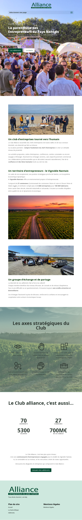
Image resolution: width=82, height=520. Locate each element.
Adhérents (11, 513)
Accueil (10, 507)
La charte (29, 50)
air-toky (25, 497)
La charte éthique (13, 510)
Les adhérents (15, 50)
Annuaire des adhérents (41, 470)
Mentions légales (48, 507)
